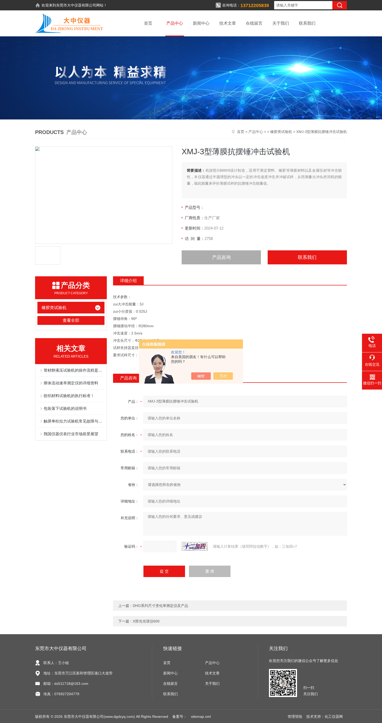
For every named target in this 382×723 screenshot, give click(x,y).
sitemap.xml (201, 716)
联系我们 (307, 23)
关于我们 (280, 23)
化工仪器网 (334, 716)
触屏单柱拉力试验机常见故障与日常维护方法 (73, 421)
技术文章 (227, 23)
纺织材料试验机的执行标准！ (69, 395)
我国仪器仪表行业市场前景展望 (71, 434)
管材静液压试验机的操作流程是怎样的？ (73, 370)
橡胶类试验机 (281, 132)
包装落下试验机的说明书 (65, 408)
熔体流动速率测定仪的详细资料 (71, 383)
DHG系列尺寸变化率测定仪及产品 (160, 606)
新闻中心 (201, 23)
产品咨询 (221, 257)
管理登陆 (295, 716)
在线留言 (254, 23)
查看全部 (71, 320)
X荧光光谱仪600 (146, 621)
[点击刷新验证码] (195, 546)
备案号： (179, 716)
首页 (148, 23)
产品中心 (174, 23)
